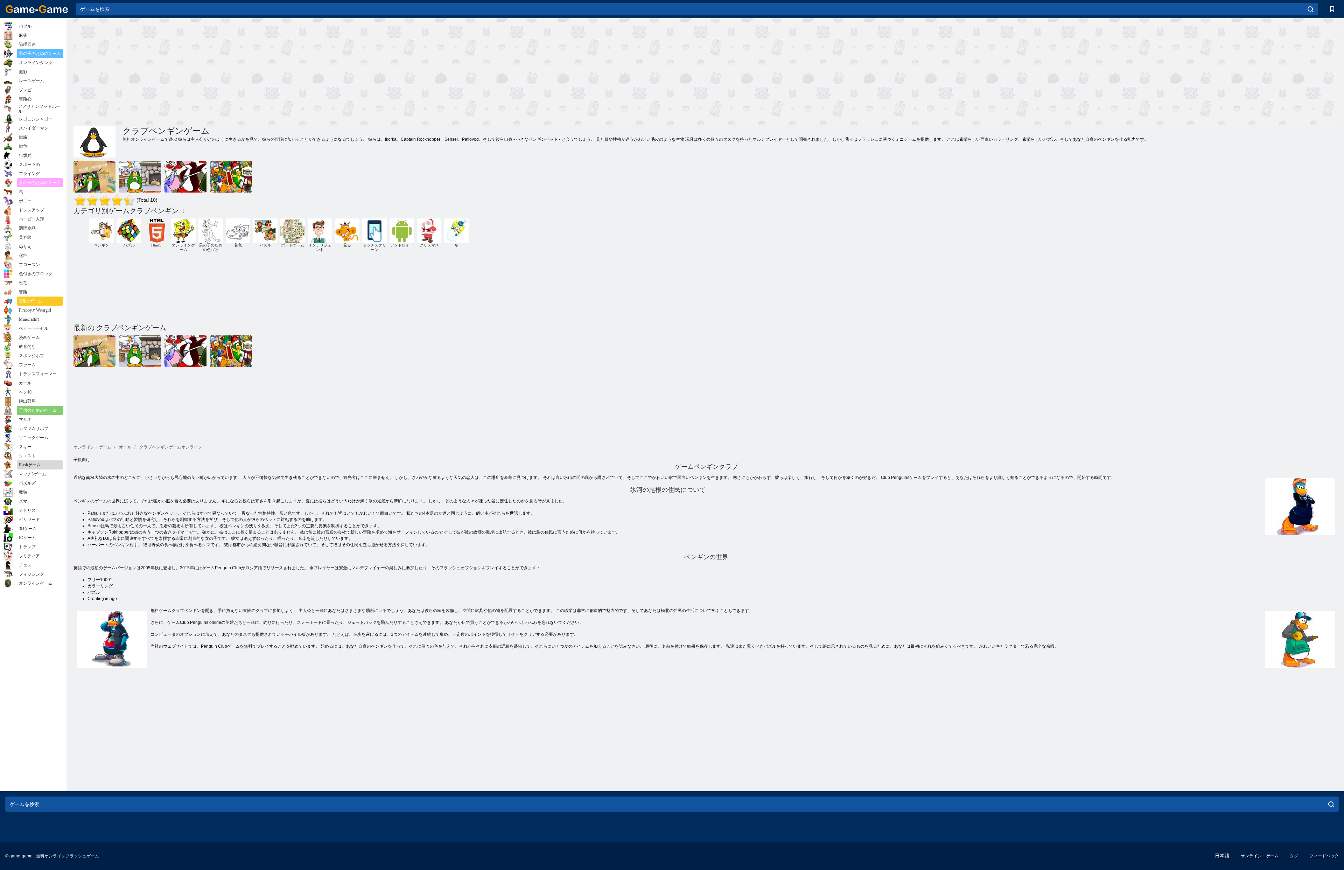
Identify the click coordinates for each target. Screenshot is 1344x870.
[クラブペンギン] (185, 177)
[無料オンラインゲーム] (36, 9)
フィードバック (1324, 856)
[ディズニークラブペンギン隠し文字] (231, 177)
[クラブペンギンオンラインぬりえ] (94, 177)
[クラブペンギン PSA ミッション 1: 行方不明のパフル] (140, 177)
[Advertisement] (390, 71)
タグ (1294, 856)
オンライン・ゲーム (1260, 856)
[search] (1310, 9)
